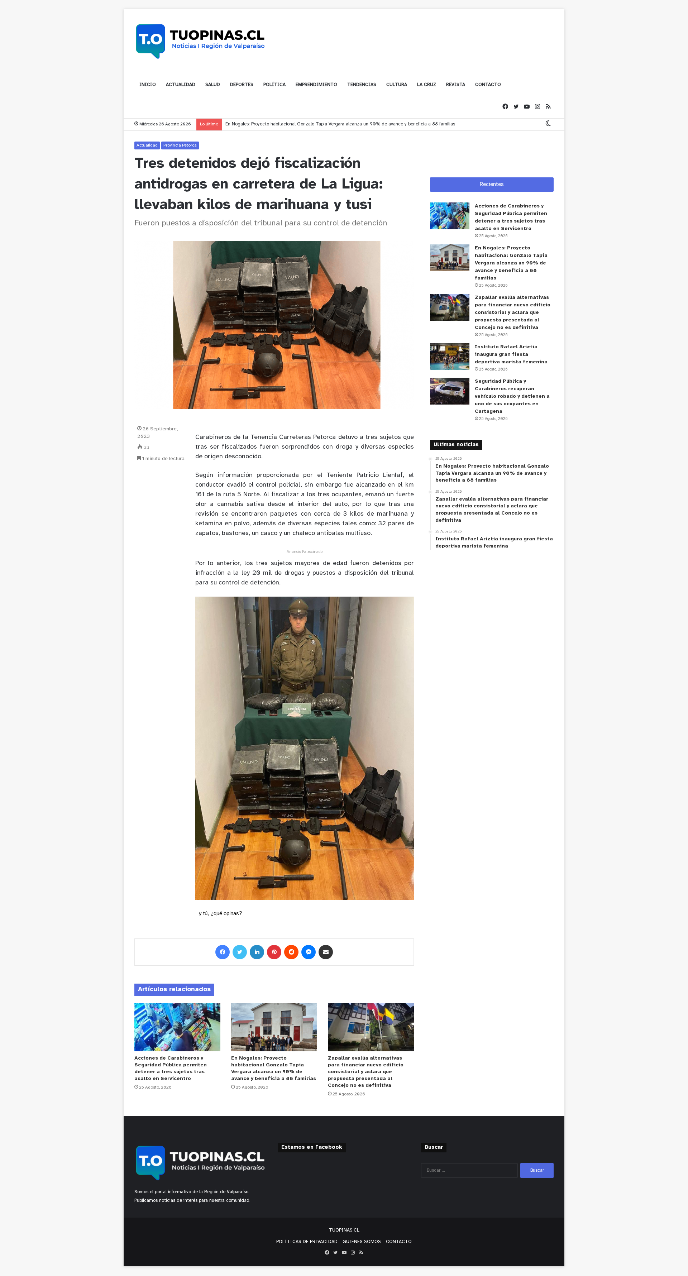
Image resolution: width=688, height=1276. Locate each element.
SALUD (212, 84)
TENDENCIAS (361, 84)
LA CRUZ (426, 84)
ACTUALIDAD (180, 84)
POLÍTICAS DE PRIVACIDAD (307, 1241)
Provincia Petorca (180, 145)
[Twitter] (516, 107)
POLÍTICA (274, 84)
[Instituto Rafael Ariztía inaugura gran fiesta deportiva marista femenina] (449, 356)
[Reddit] (291, 952)
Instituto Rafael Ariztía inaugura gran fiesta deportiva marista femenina (511, 354)
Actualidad (147, 145)
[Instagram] (537, 107)
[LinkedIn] (257, 952)
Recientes (492, 184)
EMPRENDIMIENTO (316, 84)
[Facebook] (505, 107)
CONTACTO (488, 84)
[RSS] (548, 107)
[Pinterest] (274, 952)
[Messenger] (308, 952)
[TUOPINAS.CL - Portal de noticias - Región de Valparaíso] (200, 41)
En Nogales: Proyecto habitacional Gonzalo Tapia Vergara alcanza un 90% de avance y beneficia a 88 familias (340, 124)
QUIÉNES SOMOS (362, 1241)
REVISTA (455, 84)
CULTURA (396, 84)
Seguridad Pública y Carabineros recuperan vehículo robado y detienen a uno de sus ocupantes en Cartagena (512, 396)
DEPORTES (241, 84)
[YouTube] (526, 107)
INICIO (147, 84)
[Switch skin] (548, 124)
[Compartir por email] (326, 952)
